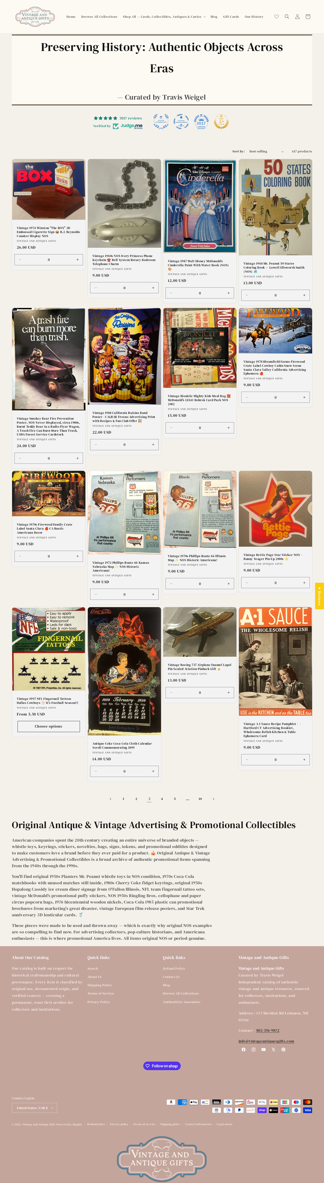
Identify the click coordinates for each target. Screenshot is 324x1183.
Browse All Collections (181, 993)
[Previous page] (111, 799)
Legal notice (225, 1124)
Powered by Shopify (69, 1124)
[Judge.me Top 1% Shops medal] (221, 121)
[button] (164, 17)
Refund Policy (174, 968)
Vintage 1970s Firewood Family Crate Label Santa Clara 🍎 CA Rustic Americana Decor (45, 529)
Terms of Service (101, 993)
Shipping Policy (100, 985)
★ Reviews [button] (319, 596)
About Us (95, 976)
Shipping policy (170, 1124)
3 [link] (149, 798)
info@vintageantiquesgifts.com (266, 1041)
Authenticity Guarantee (181, 1002)
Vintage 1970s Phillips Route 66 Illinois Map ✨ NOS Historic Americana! (197, 558)
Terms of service (144, 1124)
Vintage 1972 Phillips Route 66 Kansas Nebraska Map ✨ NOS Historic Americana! (121, 567)
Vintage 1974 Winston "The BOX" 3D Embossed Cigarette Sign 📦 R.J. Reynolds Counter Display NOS (48, 232)
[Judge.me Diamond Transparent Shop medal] (181, 121)
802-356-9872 (267, 1030)
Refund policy (96, 1124)
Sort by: (238, 151)
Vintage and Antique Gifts (39, 1124)
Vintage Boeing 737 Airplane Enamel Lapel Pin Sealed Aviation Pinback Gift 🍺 (199, 667)
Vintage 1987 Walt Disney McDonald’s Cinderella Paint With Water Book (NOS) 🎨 (198, 265)
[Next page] (213, 799)
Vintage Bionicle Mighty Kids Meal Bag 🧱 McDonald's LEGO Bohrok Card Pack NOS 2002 (199, 400)
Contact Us (171, 976)
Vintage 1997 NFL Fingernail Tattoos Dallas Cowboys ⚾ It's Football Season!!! (48, 701)
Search (93, 968)
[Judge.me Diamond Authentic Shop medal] (161, 121)
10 (200, 798)
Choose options (48, 726)
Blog (166, 985)
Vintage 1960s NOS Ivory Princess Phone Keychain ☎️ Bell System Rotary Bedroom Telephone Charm (124, 260)
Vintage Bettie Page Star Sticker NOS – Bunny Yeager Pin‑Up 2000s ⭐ (273, 557)
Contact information (198, 1124)
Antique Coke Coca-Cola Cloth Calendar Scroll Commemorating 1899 (122, 746)
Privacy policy (119, 1124)
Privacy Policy (99, 1002)
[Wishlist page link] (276, 16)
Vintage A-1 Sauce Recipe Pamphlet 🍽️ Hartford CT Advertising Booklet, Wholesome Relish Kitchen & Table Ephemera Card (272, 730)
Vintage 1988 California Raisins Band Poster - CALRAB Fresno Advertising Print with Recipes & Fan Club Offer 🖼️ (124, 417)
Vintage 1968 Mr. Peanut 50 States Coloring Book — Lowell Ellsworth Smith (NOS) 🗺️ (274, 268)
